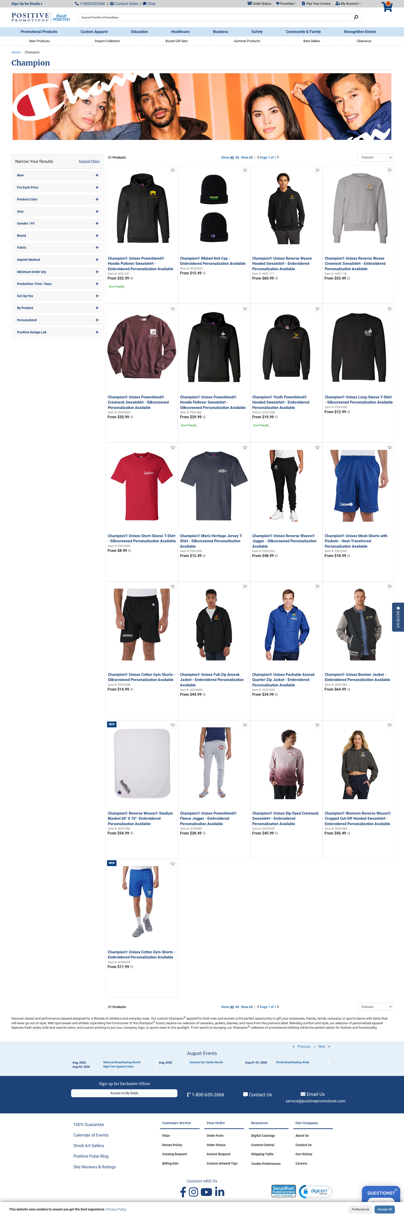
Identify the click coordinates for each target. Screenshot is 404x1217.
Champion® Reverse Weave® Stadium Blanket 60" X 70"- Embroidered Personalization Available (140, 818)
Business (220, 31)
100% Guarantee (88, 1124)
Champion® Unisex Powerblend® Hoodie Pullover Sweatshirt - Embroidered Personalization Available (140, 263)
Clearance (364, 41)
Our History (304, 1154)
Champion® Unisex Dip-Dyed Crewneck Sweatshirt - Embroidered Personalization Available (285, 818)
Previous (303, 1046)
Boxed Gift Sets (177, 41)
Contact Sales (126, 3)
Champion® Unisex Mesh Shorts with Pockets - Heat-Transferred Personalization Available (356, 541)
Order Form (215, 1135)
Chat (151, 3)
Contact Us (260, 1094)
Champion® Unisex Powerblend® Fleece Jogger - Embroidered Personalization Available (208, 818)
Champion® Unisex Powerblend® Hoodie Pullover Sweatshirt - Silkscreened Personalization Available (213, 402)
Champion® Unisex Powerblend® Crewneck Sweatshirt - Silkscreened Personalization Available (138, 402)
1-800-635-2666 (208, 1094)
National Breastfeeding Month (122, 1062)
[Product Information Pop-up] (131, 278)
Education (139, 31)
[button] (286, 3)
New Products (39, 41)
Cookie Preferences (266, 1164)
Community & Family (303, 31)
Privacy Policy (116, 1209)
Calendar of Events (90, 1135)
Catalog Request (174, 1154)
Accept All (385, 1209)
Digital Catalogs (263, 1135)
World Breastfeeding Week (292, 1062)
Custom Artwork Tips (222, 1163)
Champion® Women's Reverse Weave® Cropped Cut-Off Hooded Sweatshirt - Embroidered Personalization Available (358, 818)
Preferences (360, 1209)
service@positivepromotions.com (316, 1101)
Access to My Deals (124, 1093)
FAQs (166, 1135)
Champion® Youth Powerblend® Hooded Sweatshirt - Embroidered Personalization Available (280, 402)
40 (232, 157)
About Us (302, 1135)
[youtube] (208, 1192)
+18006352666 (92, 3)
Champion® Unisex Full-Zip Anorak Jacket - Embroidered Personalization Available (212, 679)
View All (247, 157)
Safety (257, 31)
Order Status (216, 1145)
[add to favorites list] (173, 170)
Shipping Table (262, 1154)
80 (237, 157)
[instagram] (195, 1192)
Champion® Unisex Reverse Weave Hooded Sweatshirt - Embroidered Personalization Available (282, 263)
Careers (301, 1163)
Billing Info (170, 1163)
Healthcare (180, 31)
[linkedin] (219, 1192)
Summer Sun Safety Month (206, 1062)
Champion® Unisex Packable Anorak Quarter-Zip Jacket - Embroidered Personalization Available (283, 679)
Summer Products (247, 41)
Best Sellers (311, 41)
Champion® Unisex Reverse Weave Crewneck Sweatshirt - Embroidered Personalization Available (355, 263)
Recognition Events (360, 31)
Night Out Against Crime (118, 1066)
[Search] (356, 17)
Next (322, 1046)
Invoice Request (219, 1154)
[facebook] (184, 1192)
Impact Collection (107, 41)
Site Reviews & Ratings (94, 1166)
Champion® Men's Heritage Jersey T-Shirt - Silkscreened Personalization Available (211, 541)
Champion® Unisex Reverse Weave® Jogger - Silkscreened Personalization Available (284, 541)
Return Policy (172, 1145)
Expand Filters (89, 161)
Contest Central (262, 1145)
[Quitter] (396, 1189)
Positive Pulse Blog (90, 1156)
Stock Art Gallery (88, 1145)
